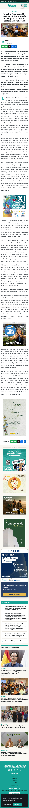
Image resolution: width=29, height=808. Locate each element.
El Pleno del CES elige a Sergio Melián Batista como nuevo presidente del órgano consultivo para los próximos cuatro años (14, 672)
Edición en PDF (14, 776)
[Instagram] (14, 770)
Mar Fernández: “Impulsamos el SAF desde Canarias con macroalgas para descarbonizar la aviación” (15, 635)
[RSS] (20, 770)
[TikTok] (17, 770)
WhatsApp (4, 46)
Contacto (15, 1)
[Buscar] (27, 1)
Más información (11, 800)
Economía (14, 11)
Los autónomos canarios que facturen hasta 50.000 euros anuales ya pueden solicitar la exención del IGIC (15, 608)
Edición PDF (4, 1)
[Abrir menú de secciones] (2, 5)
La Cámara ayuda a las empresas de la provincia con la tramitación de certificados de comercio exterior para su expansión (14, 699)
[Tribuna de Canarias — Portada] (12, 5)
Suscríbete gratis (14, 793)
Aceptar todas (17, 804)
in (15, 46)
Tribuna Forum (14, 785)
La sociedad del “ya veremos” (13, 641)
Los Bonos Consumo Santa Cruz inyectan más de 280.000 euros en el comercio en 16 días (14, 726)
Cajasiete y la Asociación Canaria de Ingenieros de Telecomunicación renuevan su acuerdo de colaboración (14, 753)
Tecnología (4, 750)
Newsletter (10, 1)
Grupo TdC (14, 782)
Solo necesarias (7, 804)
